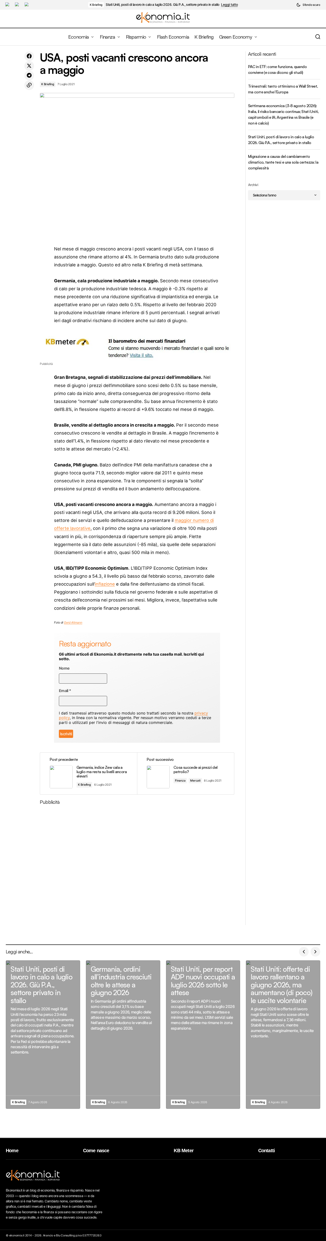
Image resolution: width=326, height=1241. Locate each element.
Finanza (180, 780)
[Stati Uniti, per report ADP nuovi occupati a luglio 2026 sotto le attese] (203, 1034)
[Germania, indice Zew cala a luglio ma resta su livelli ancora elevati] (88, 773)
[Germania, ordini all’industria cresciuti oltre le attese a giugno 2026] (123, 1034)
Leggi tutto (229, 5)
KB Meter (184, 1150)
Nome (64, 668)
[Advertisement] (137, 867)
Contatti (266, 1150)
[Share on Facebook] (29, 56)
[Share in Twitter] (29, 66)
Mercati (195, 780)
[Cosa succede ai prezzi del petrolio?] (185, 773)
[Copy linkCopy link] (29, 85)
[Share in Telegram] (29, 75)
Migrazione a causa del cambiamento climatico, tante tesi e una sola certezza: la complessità (283, 162)
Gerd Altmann (73, 622)
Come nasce (96, 1150)
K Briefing (96, 5)
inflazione (105, 584)
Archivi (253, 185)
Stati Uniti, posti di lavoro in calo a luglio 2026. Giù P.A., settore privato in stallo (162, 5)
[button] (308, 5)
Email (65, 690)
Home (12, 1150)
